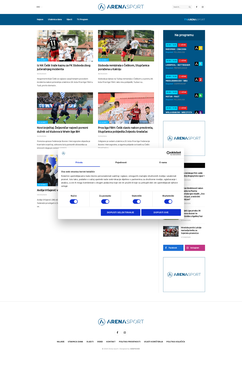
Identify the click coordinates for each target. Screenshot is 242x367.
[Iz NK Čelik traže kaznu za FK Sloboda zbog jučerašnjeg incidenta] (65, 45)
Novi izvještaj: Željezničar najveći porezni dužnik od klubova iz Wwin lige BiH (62, 129)
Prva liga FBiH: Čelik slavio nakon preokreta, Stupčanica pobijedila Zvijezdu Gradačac (125, 129)
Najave (40, 19)
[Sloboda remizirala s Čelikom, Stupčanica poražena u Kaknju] (126, 45)
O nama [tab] (163, 162)
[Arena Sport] (121, 7)
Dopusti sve (161, 212)
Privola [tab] (78, 162)
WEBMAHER (135, 349)
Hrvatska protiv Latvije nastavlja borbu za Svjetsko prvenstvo (191, 230)
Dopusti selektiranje (120, 212)
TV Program (82, 19)
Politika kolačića (176, 342)
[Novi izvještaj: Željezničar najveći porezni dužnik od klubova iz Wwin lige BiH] (65, 108)
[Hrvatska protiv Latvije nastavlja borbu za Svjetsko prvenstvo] (171, 231)
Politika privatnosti (130, 342)
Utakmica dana (55, 19)
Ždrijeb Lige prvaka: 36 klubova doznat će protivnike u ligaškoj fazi (192, 214)
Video (100, 342)
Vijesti (69, 19)
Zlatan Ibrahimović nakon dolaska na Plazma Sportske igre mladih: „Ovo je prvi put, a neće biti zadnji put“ (193, 194)
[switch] (105, 201)
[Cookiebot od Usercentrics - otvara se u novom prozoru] (168, 153)
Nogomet (42, 60)
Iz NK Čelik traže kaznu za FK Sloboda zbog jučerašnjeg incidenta (63, 67)
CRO (38, 7)
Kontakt (110, 342)
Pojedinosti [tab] (121, 162)
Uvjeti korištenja (153, 342)
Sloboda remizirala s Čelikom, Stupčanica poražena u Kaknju (123, 67)
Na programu (184, 35)
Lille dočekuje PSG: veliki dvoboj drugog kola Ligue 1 (192, 174)
